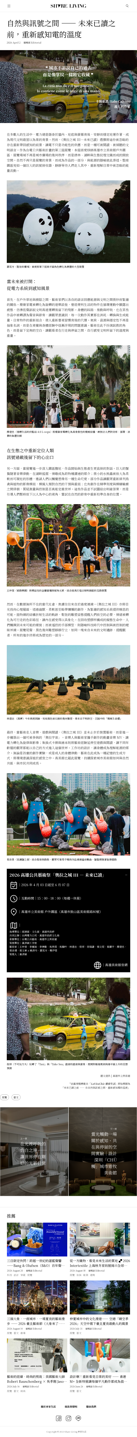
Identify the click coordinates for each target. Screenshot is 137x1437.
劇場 (23, 1333)
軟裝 (85, 1275)
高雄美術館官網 (116, 964)
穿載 (23, 1275)
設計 (16, 1275)
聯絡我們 (91, 1406)
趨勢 (92, 1275)
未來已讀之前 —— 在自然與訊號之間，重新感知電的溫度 (96, 1087)
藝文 (16, 1097)
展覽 (4, 1097)
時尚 (23, 1391)
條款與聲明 (71, 1406)
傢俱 (79, 1275)
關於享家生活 (48, 1406)
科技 (9, 1275)
